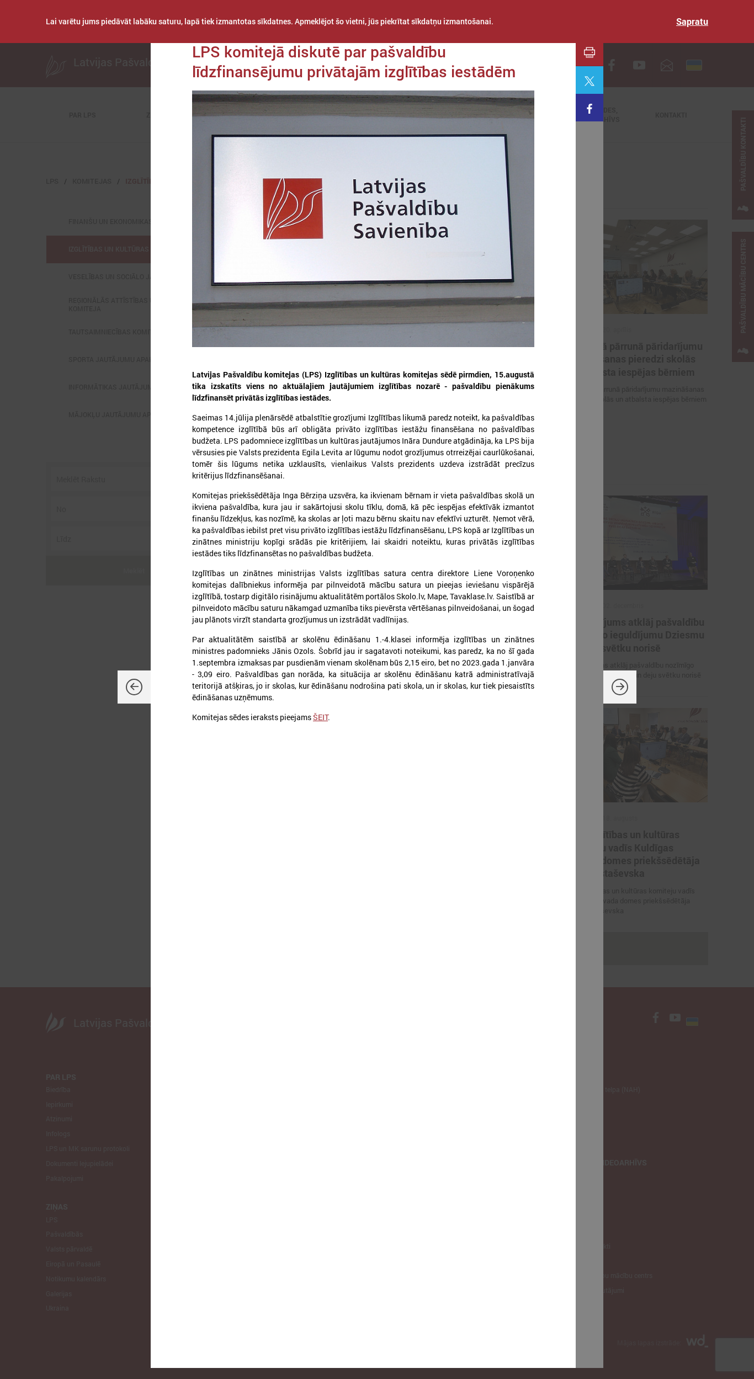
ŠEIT (320, 717)
